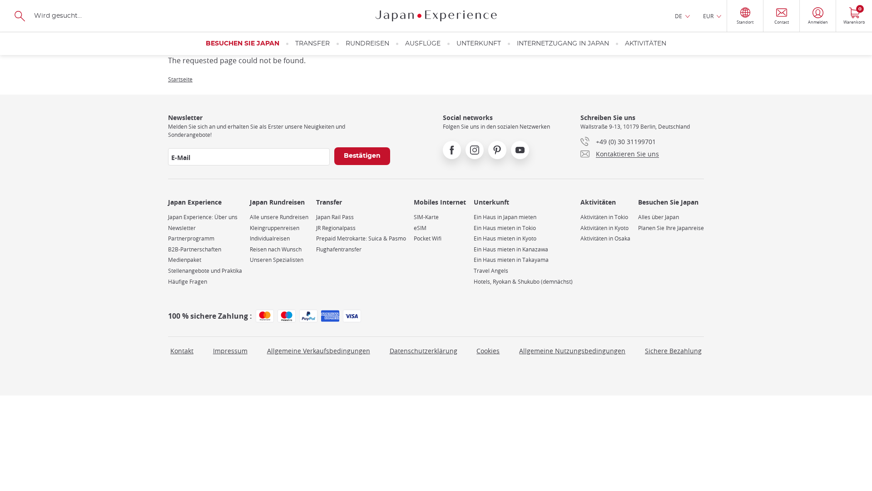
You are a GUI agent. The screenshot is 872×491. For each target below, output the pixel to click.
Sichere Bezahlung (673, 350)
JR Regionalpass (336, 228)
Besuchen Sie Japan (242, 43)
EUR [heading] (708, 16)
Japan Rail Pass (335, 217)
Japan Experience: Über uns (203, 217)
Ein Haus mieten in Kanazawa (511, 249)
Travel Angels (491, 270)
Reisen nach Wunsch (276, 249)
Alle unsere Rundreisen (279, 217)
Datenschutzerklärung (423, 350)
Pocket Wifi (427, 238)
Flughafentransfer (339, 249)
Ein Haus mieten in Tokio (505, 228)
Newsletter (182, 228)
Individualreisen (270, 238)
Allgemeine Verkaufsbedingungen (318, 350)
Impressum (230, 350)
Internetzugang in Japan (563, 43)
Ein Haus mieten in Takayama (511, 259)
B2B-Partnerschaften (194, 249)
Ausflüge (423, 43)
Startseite (180, 79)
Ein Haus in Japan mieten (505, 217)
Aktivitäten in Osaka (605, 238)
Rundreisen (367, 43)
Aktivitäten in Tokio (604, 217)
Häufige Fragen (187, 281)
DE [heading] (678, 16)
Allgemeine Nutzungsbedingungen (572, 350)
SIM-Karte (426, 217)
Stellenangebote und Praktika (205, 270)
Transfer (312, 43)
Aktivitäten (645, 43)
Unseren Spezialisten (276, 259)
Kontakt (181, 350)
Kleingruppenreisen (274, 228)
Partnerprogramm (191, 238)
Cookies (488, 350)
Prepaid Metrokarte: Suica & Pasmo (361, 238)
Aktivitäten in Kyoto (604, 228)
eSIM (420, 228)
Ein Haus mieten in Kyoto (505, 238)
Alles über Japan (658, 217)
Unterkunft (478, 43)
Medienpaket (184, 259)
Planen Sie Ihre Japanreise (671, 228)
